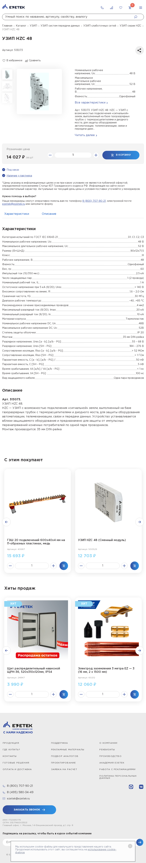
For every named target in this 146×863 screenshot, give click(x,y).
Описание (49, 214)
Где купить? (11, 750)
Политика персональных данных (118, 777)
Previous (6, 522)
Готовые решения (16, 763)
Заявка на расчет (64, 769)
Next (139, 522)
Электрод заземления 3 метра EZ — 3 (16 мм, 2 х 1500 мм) (106, 670)
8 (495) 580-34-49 (20, 792)
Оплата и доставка (17, 769)
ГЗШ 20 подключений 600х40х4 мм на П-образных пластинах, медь (36, 542)
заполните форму (42, 204)
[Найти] (136, 17)
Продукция (11, 743)
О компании (108, 743)
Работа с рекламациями (117, 769)
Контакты (10, 756)
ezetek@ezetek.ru (13, 204)
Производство (110, 756)
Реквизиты (107, 750)
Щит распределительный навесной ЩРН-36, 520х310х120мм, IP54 (33, 670)
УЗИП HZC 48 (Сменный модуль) (102, 540)
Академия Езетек (111, 763)
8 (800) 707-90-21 (94, 201)
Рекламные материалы (67, 750)
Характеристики (16, 214)
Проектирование (63, 763)
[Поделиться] (139, 50)
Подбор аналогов (65, 756)
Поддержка (59, 743)
